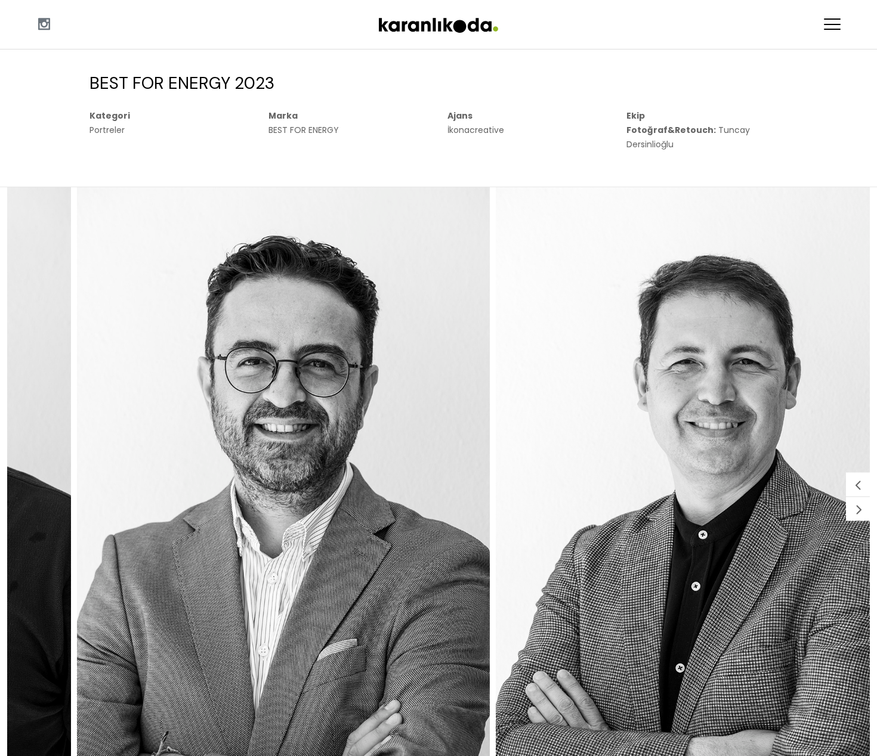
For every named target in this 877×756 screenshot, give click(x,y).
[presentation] (858, 484)
